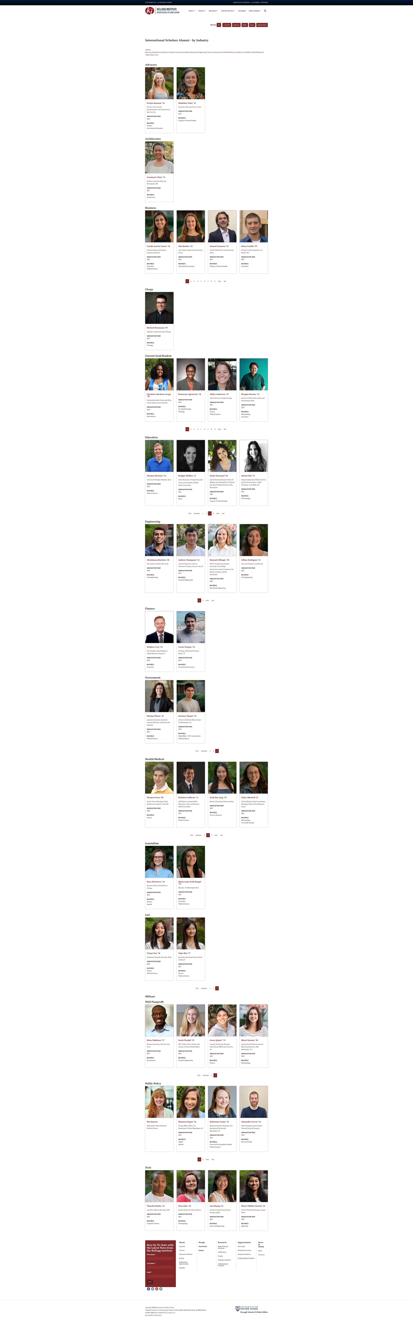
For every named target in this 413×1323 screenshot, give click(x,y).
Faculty (220, 1256)
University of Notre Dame (165, 1307)
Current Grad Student (182, 52)
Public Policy (150, 55)
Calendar (242, 11)
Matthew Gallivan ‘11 (188, 797)
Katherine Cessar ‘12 (219, 1121)
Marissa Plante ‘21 (155, 716)
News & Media (254, 11)
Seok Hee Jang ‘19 (218, 797)
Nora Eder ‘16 (184, 1206)
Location (227, 25)
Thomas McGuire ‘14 (156, 475)
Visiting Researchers (244, 1250)
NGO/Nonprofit (258, 52)
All (219, 25)
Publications (222, 1252)
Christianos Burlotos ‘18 (158, 560)
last (225, 281)
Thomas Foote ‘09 (155, 797)
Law (244, 52)
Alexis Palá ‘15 (248, 475)
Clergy (172, 52)
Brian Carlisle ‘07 (249, 246)
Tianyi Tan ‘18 (153, 953)
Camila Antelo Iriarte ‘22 (158, 246)
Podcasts (261, 1255)
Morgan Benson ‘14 (250, 394)
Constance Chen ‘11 (156, 177)
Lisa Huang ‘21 (216, 1206)
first (189, 513)
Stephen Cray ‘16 (155, 647)
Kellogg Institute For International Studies (159, 1310)
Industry (236, 25)
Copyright (148, 1307)
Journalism (238, 52)
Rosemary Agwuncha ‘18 (189, 394)
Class (252, 25)
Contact (182, 1250)
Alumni (201, 1250)
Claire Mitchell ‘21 (249, 797)
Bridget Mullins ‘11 (187, 475)
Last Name (151, 1263)
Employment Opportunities (184, 1263)
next (219, 281)
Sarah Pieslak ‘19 (186, 1040)
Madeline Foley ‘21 (187, 103)
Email (149, 1272)
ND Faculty (241, 1246)
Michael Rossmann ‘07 (157, 327)
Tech (156, 55)
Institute (182, 1246)
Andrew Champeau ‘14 (188, 560)
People (202, 11)
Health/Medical (228, 52)
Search (265, 12)
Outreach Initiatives (185, 1254)
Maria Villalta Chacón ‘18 (253, 1206)
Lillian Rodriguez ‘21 (251, 560)
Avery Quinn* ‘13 (218, 1040)
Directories (203, 1246)
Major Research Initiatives (223, 1247)
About (191, 11)
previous (197, 513)
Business (165, 52)
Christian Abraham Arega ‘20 (159, 395)
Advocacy (148, 52)
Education (194, 52)
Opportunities (227, 11)
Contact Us (171, 1313)
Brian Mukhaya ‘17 (155, 1040)
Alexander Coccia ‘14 (251, 1121)
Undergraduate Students (223, 1265)
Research (213, 11)
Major (245, 25)
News (260, 1251)
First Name (151, 1255)
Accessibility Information (153, 1315)
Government (218, 52)
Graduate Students (224, 1260)
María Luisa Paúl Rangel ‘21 (189, 882)
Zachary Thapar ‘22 (187, 716)
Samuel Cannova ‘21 (219, 246)
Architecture (157, 52)
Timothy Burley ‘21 (156, 1206)
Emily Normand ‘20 (219, 475)
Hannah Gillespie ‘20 (219, 560)
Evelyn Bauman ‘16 (156, 103)
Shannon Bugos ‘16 (187, 1121)
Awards (181, 1258)
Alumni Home (262, 25)
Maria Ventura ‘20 (249, 1040)
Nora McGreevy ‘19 (156, 881)
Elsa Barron (152, 1121)
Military (249, 52)
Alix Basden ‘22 (185, 246)
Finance (210, 52)
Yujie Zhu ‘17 (184, 953)
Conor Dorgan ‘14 (186, 647)
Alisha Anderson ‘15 (219, 394)
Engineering (202, 52)
